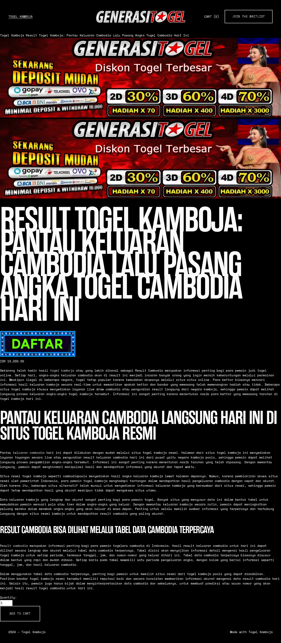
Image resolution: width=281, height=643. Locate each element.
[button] (20, 613)
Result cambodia (14, 545)
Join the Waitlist (248, 16)
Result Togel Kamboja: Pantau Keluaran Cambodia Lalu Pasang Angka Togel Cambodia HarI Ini (107, 35)
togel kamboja (62, 370)
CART (211, 16)
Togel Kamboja (20, 16)
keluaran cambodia (28, 452)
